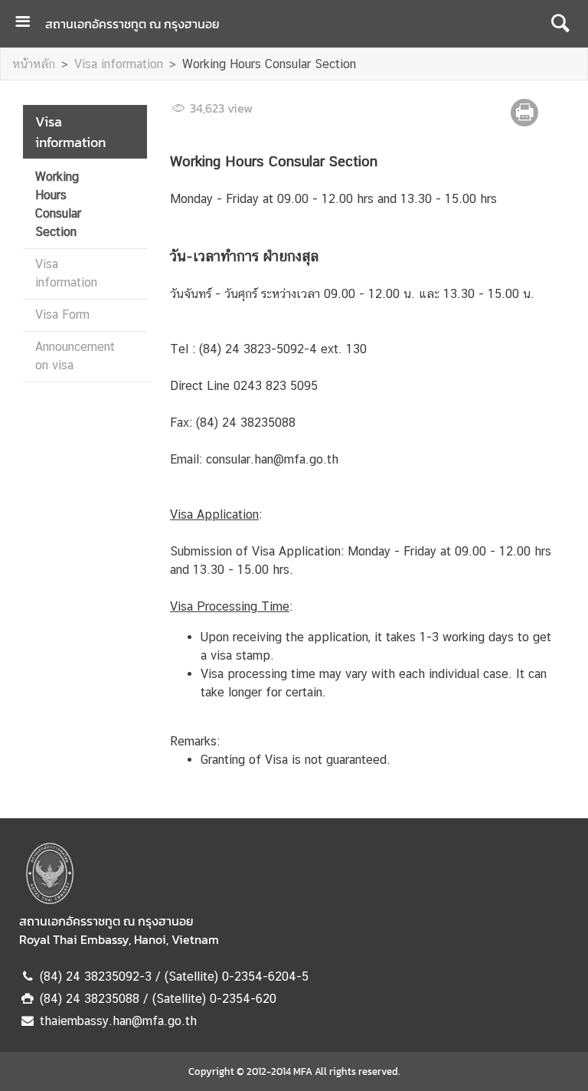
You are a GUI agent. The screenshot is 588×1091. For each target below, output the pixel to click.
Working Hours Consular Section (269, 64)
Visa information (118, 64)
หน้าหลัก (33, 64)
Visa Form (62, 314)
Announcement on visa (75, 355)
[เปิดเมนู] (28, 23)
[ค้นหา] (560, 23)
